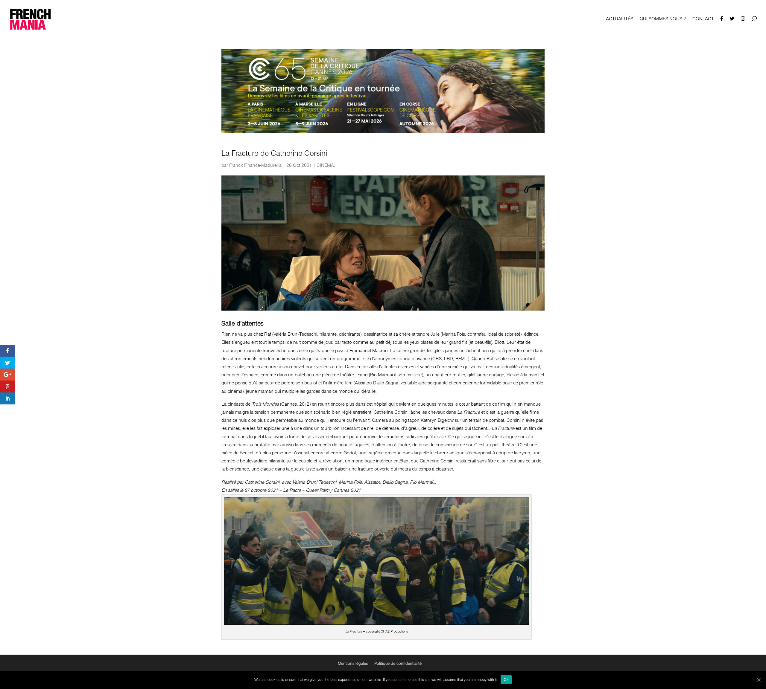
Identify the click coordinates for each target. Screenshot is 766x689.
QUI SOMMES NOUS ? (663, 19)
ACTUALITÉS (619, 19)
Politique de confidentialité (398, 663)
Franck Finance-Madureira (255, 165)
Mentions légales (353, 663)
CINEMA (325, 165)
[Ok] (759, 680)
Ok (506, 679)
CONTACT (703, 19)
